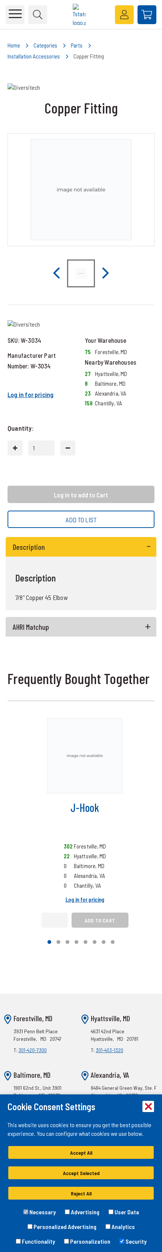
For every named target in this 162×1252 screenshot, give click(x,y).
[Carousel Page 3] (67, 942)
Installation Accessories (34, 56)
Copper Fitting (88, 56)
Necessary (42, 1211)
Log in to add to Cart (81, 495)
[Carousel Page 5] (85, 942)
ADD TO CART (100, 920)
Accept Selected (81, 1173)
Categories (45, 45)
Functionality (38, 1241)
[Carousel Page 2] (58, 942)
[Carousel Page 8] (113, 942)
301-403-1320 (109, 1050)
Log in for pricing (30, 394)
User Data (126, 1211)
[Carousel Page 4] (76, 942)
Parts (77, 45)
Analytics (122, 1226)
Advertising (84, 1211)
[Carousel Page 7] (103, 942)
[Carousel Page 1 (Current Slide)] (49, 942)
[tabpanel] (81, 574)
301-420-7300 (32, 1050)
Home (14, 45)
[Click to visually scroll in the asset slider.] (56, 273)
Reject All (81, 1193)
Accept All (81, 1152)
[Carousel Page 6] (94, 942)
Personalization (89, 1241)
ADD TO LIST (81, 519)
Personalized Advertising (64, 1226)
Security (135, 1241)
